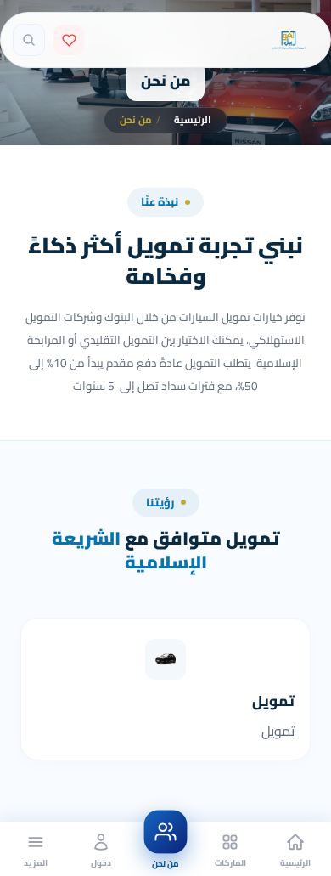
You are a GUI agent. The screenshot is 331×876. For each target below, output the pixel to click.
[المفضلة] (68, 40)
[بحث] (29, 40)
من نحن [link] (140, 120)
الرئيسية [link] (192, 120)
